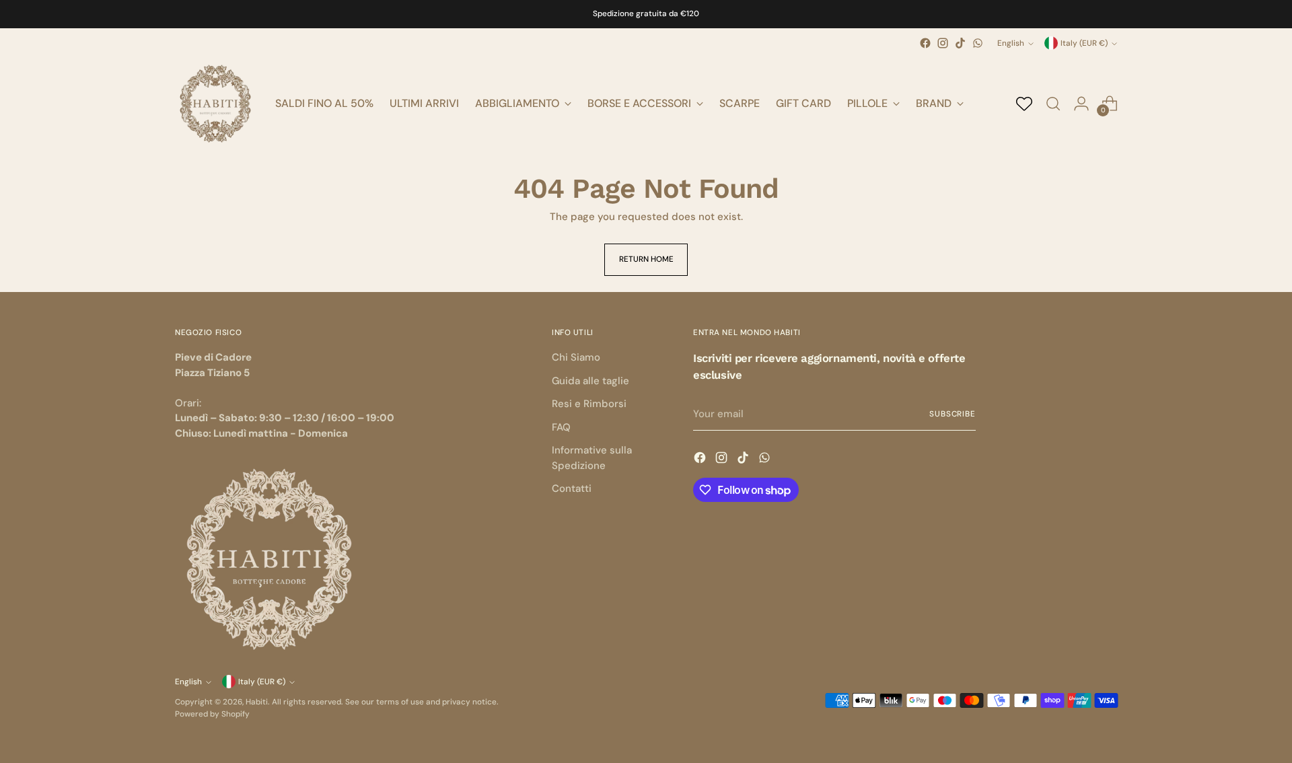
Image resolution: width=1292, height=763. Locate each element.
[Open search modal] (1053, 103)
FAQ (561, 427)
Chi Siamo (576, 357)
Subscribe (952, 413)
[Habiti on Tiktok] (960, 43)
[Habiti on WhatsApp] (978, 43)
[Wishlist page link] (1024, 104)
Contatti (571, 488)
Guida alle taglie (590, 381)
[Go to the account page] (1081, 103)
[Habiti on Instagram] (943, 43)
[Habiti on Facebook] (925, 43)
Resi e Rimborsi (589, 403)
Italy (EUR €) (1084, 43)
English (1010, 43)
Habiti (257, 701)
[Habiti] (215, 103)
